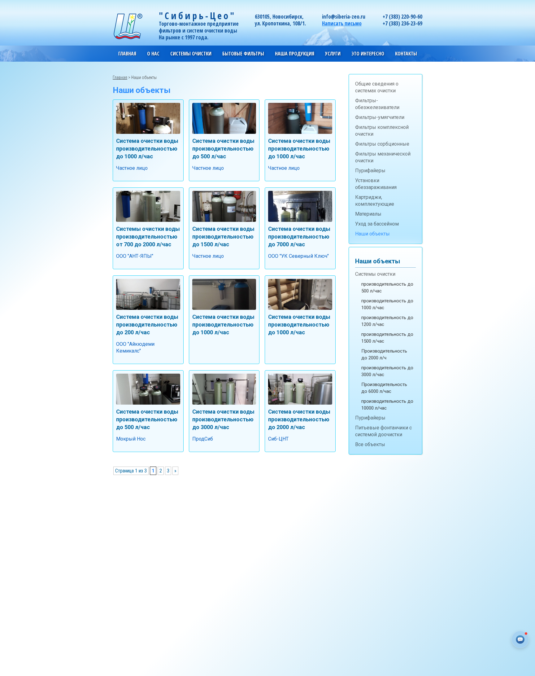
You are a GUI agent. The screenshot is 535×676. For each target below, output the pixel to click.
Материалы (368, 214)
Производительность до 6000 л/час (384, 388)
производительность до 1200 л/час (387, 321)
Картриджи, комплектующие (374, 200)
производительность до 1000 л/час (387, 304)
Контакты (406, 53)
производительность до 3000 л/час (387, 371)
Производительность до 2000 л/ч (384, 354)
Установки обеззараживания (376, 184)
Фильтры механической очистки (383, 157)
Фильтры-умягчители (379, 117)
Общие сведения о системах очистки (376, 87)
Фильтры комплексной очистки (382, 130)
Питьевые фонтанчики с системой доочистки (383, 431)
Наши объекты (372, 234)
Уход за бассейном (377, 224)
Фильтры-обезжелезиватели (377, 104)
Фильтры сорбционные (382, 144)
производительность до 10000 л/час (387, 404)
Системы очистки (375, 274)
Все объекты (370, 444)
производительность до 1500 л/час (387, 337)
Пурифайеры (370, 170)
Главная (127, 53)
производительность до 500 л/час (387, 287)
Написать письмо (342, 23)
